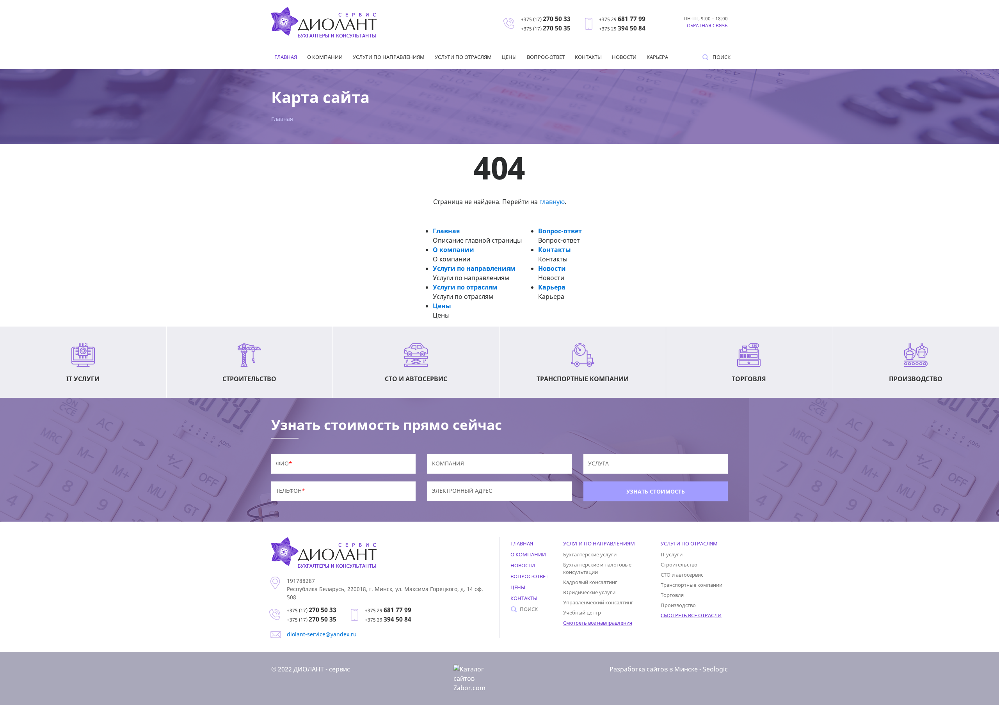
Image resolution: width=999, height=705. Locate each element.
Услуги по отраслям (463, 56)
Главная (285, 56)
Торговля (672, 594)
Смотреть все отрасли (691, 615)
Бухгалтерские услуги (590, 554)
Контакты (588, 56)
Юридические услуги (589, 592)
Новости (624, 56)
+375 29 (622, 19)
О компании (325, 56)
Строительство (679, 564)
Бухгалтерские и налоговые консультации (597, 568)
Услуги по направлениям (389, 56)
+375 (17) (546, 19)
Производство (678, 605)
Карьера (657, 56)
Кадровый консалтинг (590, 582)
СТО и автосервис (682, 574)
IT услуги (672, 554)
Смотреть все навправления (597, 622)
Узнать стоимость (655, 491)
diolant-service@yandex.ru (322, 634)
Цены (509, 56)
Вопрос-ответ (546, 56)
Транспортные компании (691, 584)
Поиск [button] (722, 56)
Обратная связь (707, 25)
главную (552, 201)
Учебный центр (582, 612)
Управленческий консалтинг (598, 602)
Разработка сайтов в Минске (654, 669)
